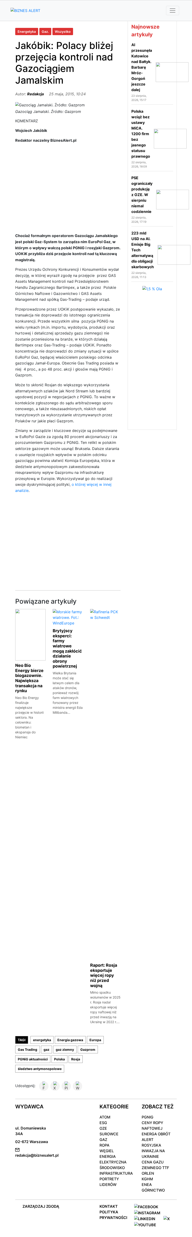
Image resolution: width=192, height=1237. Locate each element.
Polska (59, 1059)
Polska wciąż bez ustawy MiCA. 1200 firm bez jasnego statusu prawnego (140, 134)
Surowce (109, 1134)
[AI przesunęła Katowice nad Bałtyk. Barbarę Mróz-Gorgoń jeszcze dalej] (172, 71)
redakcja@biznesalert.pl (37, 1155)
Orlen (148, 1173)
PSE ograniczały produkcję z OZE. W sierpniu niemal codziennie (141, 194)
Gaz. (45, 31)
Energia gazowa (70, 1040)
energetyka (42, 1040)
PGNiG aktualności (33, 1059)
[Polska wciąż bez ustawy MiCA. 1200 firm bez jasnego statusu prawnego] (170, 138)
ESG (103, 1122)
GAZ (103, 1139)
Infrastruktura (116, 1173)
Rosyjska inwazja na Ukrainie (153, 1151)
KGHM (147, 1179)
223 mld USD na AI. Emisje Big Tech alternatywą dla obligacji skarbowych (142, 250)
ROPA (104, 1145)
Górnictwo (153, 1190)
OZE (103, 1128)
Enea (147, 1184)
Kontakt (109, 1206)
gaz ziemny (65, 1049)
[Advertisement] (68, 190)
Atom (105, 1117)
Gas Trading (27, 1049)
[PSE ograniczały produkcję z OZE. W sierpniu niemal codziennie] (172, 199)
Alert (147, 1139)
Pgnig (147, 1117)
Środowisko (112, 1167)
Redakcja (35, 94)
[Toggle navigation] (172, 10)
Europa (95, 1040)
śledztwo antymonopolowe (40, 1069)
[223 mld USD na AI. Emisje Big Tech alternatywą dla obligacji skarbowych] (174, 254)
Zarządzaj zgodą (40, 1206)
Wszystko (63, 31)
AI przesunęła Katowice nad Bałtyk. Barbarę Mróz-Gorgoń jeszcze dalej (141, 67)
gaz (46, 1049)
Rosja (75, 1059)
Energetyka (27, 31)
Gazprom (87, 1049)
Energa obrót (156, 1134)
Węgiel (107, 1150)
